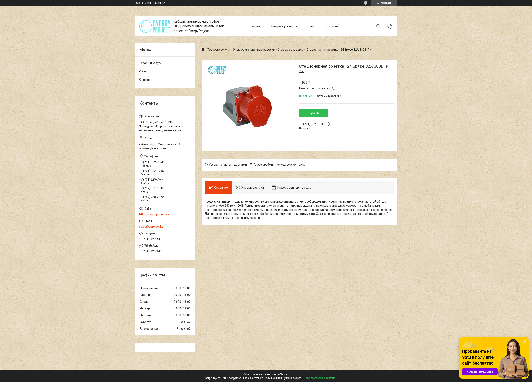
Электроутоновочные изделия (254, 49)
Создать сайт (144, 2)
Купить (314, 113)
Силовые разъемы (290, 49)
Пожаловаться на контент (319, 378)
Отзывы (144, 79)
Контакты (331, 26)
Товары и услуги (282, 26)
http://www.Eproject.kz (154, 214)
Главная (255, 26)
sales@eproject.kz (151, 226)
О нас (311, 26)
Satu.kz (284, 374)
